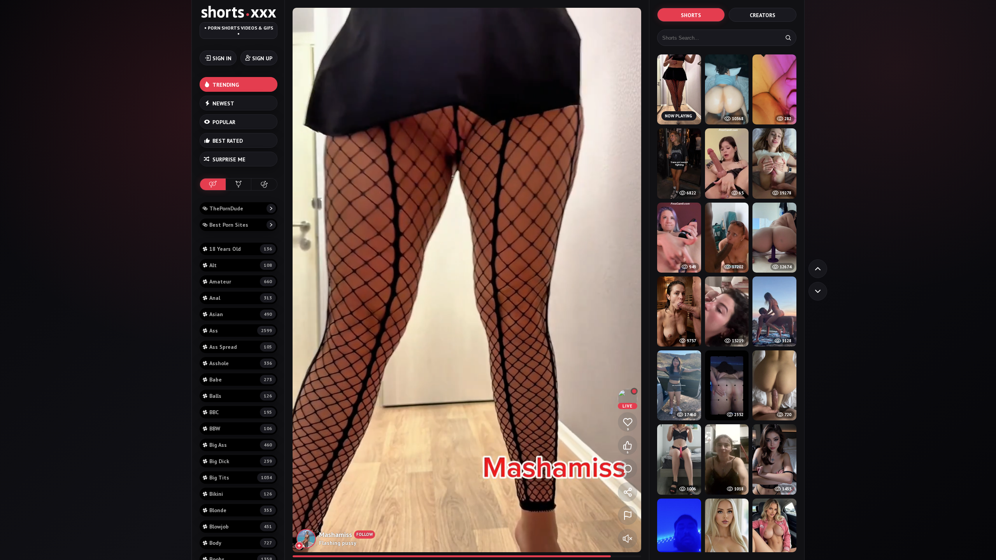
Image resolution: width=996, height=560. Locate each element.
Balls (240, 395)
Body (240, 542)
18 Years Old (240, 248)
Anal (240, 297)
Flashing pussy (337, 542)
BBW (240, 428)
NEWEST (223, 103)
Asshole (240, 363)
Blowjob (240, 526)
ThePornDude (226, 208)
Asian (240, 314)
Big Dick (240, 461)
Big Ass (240, 444)
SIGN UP (262, 58)
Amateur (240, 281)
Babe (240, 379)
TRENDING (225, 84)
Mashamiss (335, 534)
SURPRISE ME (228, 159)
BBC (240, 412)
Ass (240, 330)
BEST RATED (227, 140)
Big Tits (240, 477)
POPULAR (223, 122)
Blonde (240, 510)
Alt (240, 265)
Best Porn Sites (228, 224)
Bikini (240, 493)
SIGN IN (221, 58)
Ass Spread (240, 346)
